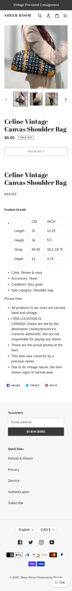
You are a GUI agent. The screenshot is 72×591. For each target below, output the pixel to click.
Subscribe (15, 503)
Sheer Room (17, 15)
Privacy (13, 470)
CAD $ (45, 529)
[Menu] (65, 15)
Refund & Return (20, 458)
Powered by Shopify (50, 577)
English (24, 529)
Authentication (18, 492)
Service (13, 481)
